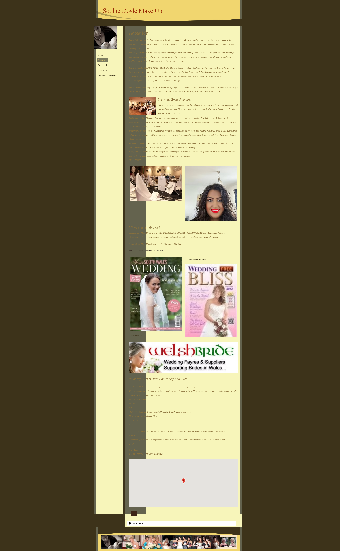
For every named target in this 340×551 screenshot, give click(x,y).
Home (100, 55)
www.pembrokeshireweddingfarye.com (202, 237)
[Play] (130, 523)
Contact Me (103, 65)
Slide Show (103, 70)
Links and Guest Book (107, 75)
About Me (102, 60)
